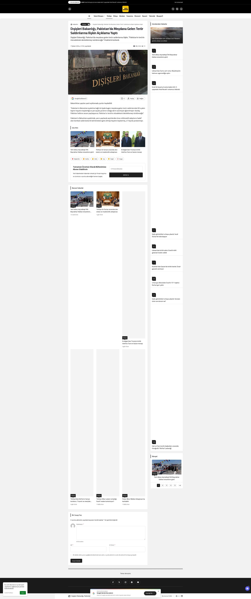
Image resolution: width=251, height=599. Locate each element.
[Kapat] (158, 591)
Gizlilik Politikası (9, 593)
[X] (119, 582)
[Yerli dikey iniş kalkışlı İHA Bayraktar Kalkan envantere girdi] (82, 142)
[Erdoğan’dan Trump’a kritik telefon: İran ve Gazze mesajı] (133, 142)
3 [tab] (166, 485)
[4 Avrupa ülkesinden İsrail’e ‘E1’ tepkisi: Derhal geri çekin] (167, 279)
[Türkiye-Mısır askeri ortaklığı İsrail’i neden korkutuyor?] (107, 427)
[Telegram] (131, 582)
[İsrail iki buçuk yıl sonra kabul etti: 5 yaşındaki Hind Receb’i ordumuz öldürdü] (167, 84)
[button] (177, 8)
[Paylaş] (181, 596)
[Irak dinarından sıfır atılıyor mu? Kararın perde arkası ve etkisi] (167, 35)
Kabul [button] (22, 593)
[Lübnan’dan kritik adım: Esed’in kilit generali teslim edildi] (167, 247)
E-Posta (112, 545)
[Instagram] (125, 582)
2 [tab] (162, 485)
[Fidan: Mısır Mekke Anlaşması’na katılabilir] (133, 427)
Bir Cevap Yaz (77, 515)
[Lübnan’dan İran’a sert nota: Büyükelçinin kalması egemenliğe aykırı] (167, 68)
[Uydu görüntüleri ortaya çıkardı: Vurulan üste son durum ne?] (167, 296)
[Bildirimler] (181, 8)
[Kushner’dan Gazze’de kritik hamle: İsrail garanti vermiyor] (167, 263)
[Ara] (173, 8)
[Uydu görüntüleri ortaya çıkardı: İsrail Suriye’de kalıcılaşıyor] (167, 165)
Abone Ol (126, 175)
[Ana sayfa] (89, 16)
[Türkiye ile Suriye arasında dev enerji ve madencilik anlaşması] (108, 142)
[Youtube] (138, 582)
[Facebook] (113, 582)
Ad (71, 545)
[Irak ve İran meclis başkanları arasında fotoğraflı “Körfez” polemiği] (167, 377)
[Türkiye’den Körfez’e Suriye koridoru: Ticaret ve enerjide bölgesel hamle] (81, 427)
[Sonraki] (179, 485)
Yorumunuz (80, 524)
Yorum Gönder (76, 561)
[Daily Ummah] (125, 8)
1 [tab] (158, 485)
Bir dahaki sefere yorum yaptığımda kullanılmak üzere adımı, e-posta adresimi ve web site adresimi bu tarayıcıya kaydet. (104, 555)
